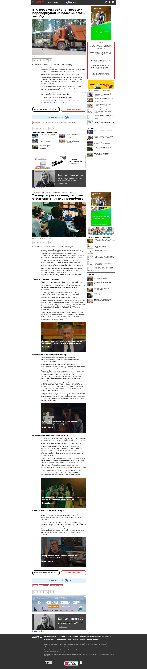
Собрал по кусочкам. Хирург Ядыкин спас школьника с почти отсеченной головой (105, 258)
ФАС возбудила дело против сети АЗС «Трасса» (103, 294)
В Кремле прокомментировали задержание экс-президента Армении (102, 301)
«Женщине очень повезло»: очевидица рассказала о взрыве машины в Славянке (101, 60)
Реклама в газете (55, 638)
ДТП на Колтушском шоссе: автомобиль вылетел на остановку (74, 141)
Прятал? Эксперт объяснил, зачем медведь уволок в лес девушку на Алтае (104, 117)
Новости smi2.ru (38, 187)
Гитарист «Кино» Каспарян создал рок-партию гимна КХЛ (60, 557)
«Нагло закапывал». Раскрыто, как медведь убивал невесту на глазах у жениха (104, 269)
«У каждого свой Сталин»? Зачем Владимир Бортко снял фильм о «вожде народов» (101, 67)
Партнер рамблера (58, 662)
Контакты (46, 638)
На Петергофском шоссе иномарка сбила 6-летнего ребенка (74, 136)
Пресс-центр (61, 636)
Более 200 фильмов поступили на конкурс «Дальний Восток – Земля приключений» (62, 342)
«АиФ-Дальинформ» (47, 238)
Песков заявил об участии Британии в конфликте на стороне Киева (104, 137)
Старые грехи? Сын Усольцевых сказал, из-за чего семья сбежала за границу (104, 122)
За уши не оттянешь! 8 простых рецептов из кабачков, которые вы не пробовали (105, 241)
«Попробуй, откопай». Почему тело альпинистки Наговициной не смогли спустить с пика (104, 94)
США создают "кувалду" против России (102, 283)
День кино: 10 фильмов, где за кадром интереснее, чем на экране (60, 423)
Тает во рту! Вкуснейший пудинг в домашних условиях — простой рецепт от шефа (104, 100)
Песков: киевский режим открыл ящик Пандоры (103, 131)
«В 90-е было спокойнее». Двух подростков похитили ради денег (104, 251)
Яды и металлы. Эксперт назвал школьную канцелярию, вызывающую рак (103, 106)
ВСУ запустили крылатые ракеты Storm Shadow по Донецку (103, 154)
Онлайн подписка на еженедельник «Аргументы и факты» (95, 636)
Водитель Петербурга (66, 71)
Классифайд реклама (49, 639)
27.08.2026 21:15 (36, 192)
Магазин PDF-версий (72, 636)
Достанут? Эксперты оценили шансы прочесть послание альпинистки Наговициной (105, 263)
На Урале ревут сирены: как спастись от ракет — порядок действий (104, 142)
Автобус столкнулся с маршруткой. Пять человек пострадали (47, 147)
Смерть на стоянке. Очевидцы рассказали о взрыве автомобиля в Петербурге (101, 47)
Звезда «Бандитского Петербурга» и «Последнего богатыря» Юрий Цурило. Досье (101, 53)
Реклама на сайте (67, 638)
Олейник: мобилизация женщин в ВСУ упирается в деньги (103, 278)
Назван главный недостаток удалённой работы (101, 289)
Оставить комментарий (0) (74, 109)
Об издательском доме (50, 636)
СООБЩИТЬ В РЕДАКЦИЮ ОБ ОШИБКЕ (89, 639)
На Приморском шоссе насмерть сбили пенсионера (48, 140)
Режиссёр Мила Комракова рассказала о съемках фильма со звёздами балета (61, 498)
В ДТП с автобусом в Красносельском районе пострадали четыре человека (61, 101)
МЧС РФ (34, 56)
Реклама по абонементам (81, 638)
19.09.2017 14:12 (36, 7)
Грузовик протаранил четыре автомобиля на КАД (47, 135)
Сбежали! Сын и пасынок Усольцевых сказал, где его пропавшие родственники (105, 246)
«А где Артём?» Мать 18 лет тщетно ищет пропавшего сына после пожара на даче (104, 111)
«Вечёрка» (79, 257)
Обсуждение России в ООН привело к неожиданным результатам (104, 148)
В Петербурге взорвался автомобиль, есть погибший (101, 73)
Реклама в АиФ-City (95, 638)
